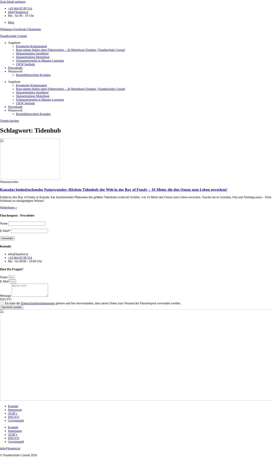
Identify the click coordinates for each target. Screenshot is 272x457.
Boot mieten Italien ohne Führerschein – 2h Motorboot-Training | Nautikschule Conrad (70, 50)
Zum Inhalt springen (12, 1)
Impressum (15, 409)
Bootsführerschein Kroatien (33, 75)
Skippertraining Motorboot (32, 57)
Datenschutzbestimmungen (38, 303)
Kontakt (13, 406)
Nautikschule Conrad (13, 36)
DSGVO (5, 299)
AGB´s (12, 413)
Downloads (15, 67)
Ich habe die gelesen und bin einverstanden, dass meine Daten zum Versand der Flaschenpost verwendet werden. (93, 303)
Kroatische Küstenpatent (31, 46)
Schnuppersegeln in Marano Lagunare (40, 60)
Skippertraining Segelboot (32, 53)
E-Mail (5, 281)
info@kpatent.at (10, 448)
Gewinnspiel (16, 420)
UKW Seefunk (25, 64)
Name (4, 277)
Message (6, 295)
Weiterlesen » (8, 207)
